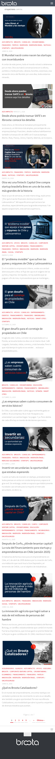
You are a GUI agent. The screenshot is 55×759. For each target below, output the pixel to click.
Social (11, 252)
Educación (37, 385)
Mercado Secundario (11, 460)
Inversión (24, 45)
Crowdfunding (38, 42)
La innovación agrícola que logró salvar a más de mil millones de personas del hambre (26, 615)
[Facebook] (20, 752)
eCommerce (7, 674)
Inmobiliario (40, 315)
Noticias (47, 45)
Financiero (6, 45)
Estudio (20, 530)
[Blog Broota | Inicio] (12, 3)
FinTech (15, 45)
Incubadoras (43, 530)
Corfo (34, 524)
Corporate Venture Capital (21, 671)
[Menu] (52, 3)
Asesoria (47, 668)
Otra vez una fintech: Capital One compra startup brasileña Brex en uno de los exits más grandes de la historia (26, 186)
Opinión (39, 391)
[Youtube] (30, 752)
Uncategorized (17, 48)
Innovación (24, 249)
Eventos (5, 315)
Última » (40, 720)
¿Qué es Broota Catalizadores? (19, 687)
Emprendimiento (37, 312)
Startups (6, 48)
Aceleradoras (8, 668)
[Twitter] (25, 752)
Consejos (26, 42)
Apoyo (17, 243)
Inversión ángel (35, 45)
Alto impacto (7, 42)
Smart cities (41, 318)
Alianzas (19, 668)
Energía (20, 388)
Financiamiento (36, 246)
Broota (17, 42)
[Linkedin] (34, 752)
